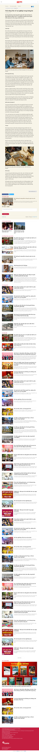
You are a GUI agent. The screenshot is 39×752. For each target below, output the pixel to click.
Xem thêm (19, 657)
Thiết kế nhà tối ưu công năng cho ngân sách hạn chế (19, 231)
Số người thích (35, 216)
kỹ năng (5, 206)
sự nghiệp (8, 206)
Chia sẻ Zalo (11, 194)
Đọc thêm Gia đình (7, 221)
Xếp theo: (27, 216)
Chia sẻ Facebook (5, 194)
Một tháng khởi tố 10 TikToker (20, 265)
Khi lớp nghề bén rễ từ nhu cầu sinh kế (22, 399)
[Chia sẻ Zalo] (33, 6)
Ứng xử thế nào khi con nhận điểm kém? (7, 231)
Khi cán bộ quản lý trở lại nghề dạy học (23, 500)
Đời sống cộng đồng (13, 6)
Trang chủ (6, 6)
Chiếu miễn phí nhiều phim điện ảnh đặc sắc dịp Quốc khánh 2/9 (16, 686)
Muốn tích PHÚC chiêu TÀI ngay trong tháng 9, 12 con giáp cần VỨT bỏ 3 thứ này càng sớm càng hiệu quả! (25, 364)
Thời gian (30, 216)
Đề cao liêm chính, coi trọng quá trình (22, 408)
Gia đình (19, 6)
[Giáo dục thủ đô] (19, 1)
